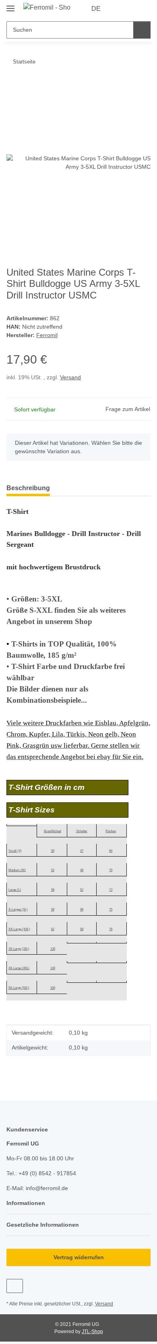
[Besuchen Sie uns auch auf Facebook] (14, 1286)
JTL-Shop (92, 1331)
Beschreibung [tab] (28, 488)
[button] (119, 9)
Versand (70, 377)
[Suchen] (142, 30)
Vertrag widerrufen (79, 1257)
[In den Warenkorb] (12, 86)
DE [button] (96, 8)
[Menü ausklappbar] (10, 5)
